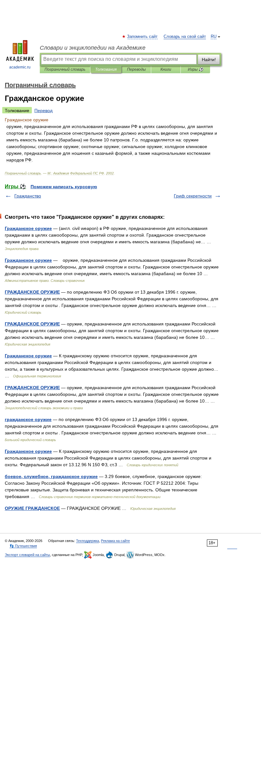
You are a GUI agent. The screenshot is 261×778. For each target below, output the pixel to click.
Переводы (136, 69)
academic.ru (20, 67)
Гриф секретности (193, 195)
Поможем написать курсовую (64, 186)
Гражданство (27, 195)
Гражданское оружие (28, 228)
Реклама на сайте (115, 541)
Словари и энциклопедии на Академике (92, 48)
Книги (165, 69)
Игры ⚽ (195, 69)
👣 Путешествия (23, 546)
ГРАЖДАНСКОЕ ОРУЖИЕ (32, 292)
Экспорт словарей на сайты (27, 555)
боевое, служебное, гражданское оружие (51, 476)
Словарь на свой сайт (185, 36)
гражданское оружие (28, 419)
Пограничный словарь (65, 69)
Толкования (105, 69)
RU (213, 36)
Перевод (43, 110)
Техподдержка (87, 541)
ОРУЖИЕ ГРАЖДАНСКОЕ (32, 508)
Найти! (209, 59)
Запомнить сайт (143, 36)
